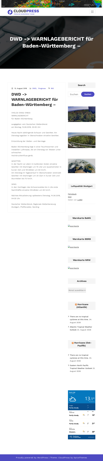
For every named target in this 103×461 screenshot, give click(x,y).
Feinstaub (72, 194)
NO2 (69, 197)
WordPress (42, 458)
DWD (34, 88)
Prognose (42, 88)
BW (52, 88)
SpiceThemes (80, 458)
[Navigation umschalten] (92, 12)
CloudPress (64, 458)
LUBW (79, 200)
